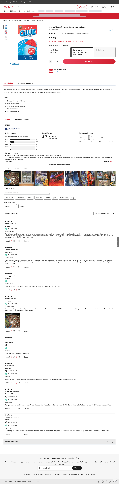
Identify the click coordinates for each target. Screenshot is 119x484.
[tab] (8, 83)
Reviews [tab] (6, 120)
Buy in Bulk (57, 71)
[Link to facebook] (98, 481)
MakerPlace (16, 2)
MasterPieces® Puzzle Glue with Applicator (67, 27)
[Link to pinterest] (106, 481)
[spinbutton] (54, 61)
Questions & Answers (82, 33)
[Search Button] (18, 7)
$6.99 (52, 38)
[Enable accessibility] (115, 480)
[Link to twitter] (110, 481)
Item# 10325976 (54, 30)
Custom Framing (6, 2)
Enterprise (24, 2)
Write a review (69, 33)
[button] (106, 7)
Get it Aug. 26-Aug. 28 (80, 52)
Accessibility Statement (34, 481)
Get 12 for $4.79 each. (61, 69)
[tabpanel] (59, 99)
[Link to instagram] (102, 481)
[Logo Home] (8, 7)
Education (32, 2)
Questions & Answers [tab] (21, 120)
